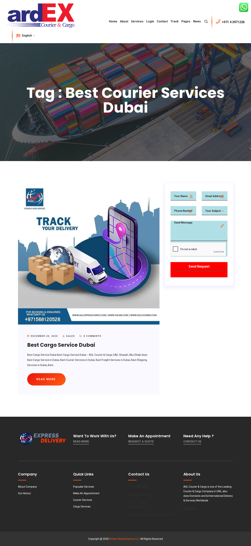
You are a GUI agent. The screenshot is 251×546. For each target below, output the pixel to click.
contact (162, 21)
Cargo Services (82, 506)
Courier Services (82, 499)
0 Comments (92, 336)
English (27, 35)
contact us (192, 441)
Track (175, 21)
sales (70, 336)
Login (150, 21)
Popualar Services (83, 486)
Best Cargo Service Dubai (61, 345)
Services (137, 21)
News (197, 21)
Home (113, 21)
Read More (81, 441)
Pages (185, 21)
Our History (24, 493)
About (124, 21)
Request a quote (141, 441)
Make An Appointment (86, 493)
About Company (27, 486)
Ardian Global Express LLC (124, 538)
